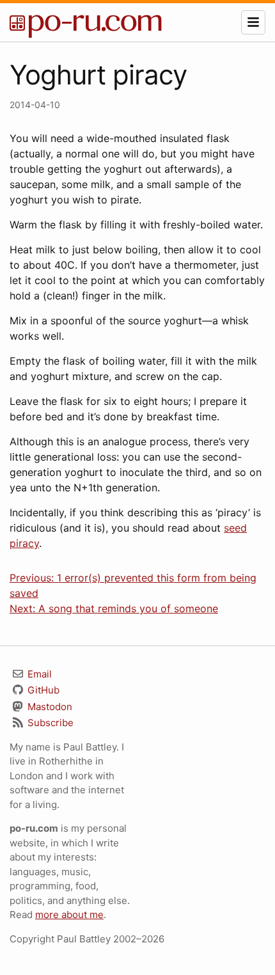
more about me (69, 914)
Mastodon (48, 707)
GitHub (42, 690)
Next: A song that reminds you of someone (114, 608)
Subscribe (49, 723)
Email (38, 674)
